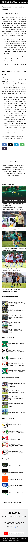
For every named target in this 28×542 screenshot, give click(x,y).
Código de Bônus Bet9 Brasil (15, 492)
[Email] (4, 148)
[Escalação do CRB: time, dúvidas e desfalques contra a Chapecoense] (14, 259)
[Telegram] (16, 144)
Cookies (9, 523)
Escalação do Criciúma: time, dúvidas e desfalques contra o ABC (15, 398)
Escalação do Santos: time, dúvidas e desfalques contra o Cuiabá (15, 331)
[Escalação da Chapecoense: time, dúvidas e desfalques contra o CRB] (14, 239)
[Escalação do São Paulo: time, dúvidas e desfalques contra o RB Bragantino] (14, 219)
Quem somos (7, 522)
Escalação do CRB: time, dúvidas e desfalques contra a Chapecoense (16, 385)
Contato (14, 522)
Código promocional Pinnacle (15, 472)
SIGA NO (9, 526)
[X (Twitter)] (10, 144)
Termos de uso (17, 523)
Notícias (17, 2)
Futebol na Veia (6, 502)
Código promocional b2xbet (15, 465)
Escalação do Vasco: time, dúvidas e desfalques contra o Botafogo (15, 310)
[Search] (25, 2)
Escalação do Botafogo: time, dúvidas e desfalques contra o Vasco (15, 317)
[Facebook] (4, 144)
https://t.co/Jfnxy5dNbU (17, 61)
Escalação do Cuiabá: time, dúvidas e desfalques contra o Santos (15, 324)
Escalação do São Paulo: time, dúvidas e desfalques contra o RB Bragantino (16, 304)
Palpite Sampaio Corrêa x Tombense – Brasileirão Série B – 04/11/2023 (16, 445)
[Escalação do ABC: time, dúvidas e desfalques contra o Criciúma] (14, 280)
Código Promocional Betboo (15, 479)
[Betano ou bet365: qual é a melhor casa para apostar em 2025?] (14, 194)
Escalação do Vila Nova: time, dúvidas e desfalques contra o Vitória (15, 405)
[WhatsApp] (22, 144)
